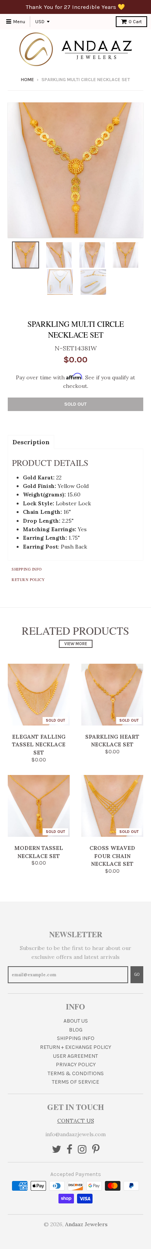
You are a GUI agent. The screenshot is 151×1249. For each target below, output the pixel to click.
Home (27, 79)
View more (75, 643)
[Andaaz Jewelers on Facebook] (69, 1150)
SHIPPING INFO (75, 1038)
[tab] (31, 442)
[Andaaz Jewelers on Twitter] (56, 1150)
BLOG (75, 1029)
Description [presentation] (31, 442)
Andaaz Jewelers (86, 1224)
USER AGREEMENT (75, 1056)
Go (136, 974)
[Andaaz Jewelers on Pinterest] (96, 1150)
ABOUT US (75, 1021)
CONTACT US (75, 1120)
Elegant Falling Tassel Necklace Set (38, 744)
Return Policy (28, 579)
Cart (135, 21)
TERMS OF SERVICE (75, 1082)
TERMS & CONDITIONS (76, 1073)
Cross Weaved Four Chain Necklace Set (112, 856)
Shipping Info (27, 569)
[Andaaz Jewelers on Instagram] (82, 1150)
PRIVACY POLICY (76, 1064)
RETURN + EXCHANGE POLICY (75, 1047)
